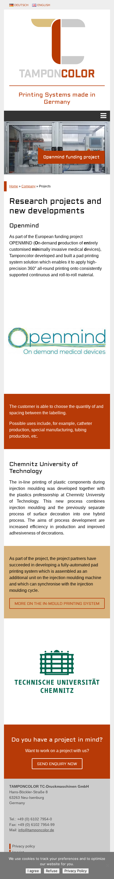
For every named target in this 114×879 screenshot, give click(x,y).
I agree (33, 871)
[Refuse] (107, 865)
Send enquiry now (57, 764)
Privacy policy (23, 846)
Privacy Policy (75, 871)
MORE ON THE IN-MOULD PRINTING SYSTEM (57, 603)
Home (13, 186)
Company (28, 186)
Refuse (52, 871)
